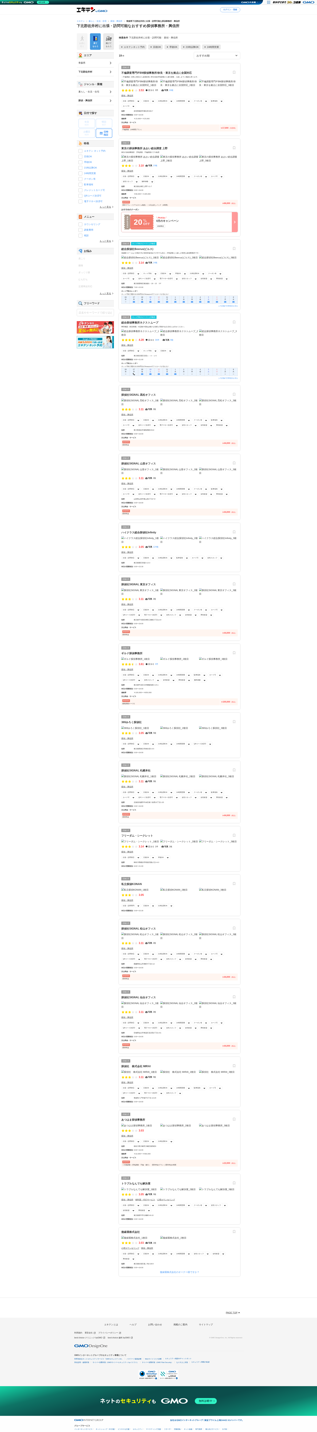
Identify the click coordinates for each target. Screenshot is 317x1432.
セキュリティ (138, 1429)
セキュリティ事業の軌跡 (200, 1362)
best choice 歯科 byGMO (119, 1338)
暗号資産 (198, 1429)
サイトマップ (206, 1324)
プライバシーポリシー (108, 1333)
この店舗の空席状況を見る (228, 306)
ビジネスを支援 (123, 1429)
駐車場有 (214, 101)
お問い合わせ (155, 1324)
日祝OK (146, 101)
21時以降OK (162, 101)
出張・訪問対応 (128, 101)
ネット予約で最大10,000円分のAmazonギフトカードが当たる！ (145, 294)
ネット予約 (147, 273)
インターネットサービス (83, 1429)
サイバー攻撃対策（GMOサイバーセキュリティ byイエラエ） (116, 1362)
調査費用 (88, 230)
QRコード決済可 (144, 278)
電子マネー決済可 (166, 278)
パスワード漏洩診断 (134, 1359)
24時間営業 (180, 101)
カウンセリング (92, 224)
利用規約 (78, 1333)
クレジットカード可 (94, 190)
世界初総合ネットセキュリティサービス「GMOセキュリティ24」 (98, 1359)
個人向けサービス (212, 1429)
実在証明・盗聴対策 (81, 1362)
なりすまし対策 (182, 1362)
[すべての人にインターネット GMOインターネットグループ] (294, 2)
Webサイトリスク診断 (153, 1359)
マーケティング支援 (153, 1429)
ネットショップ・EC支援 (105, 1429)
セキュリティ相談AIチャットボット (178, 1358)
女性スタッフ (128, 181)
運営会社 (89, 1333)
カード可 (126, 106)
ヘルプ (133, 1324)
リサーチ (167, 1429)
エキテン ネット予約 (95, 151)
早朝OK (178, 273)
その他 (224, 1429)
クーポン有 (198, 101)
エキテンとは (111, 1324)
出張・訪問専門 (128, 906)
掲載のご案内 (180, 1324)
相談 (86, 235)
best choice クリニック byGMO (88, 1338)
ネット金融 (188, 1429)
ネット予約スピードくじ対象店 (143, 243)
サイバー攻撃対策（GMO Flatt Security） (157, 1362)
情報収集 (177, 1429)
